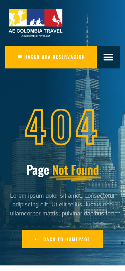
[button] (108, 57)
